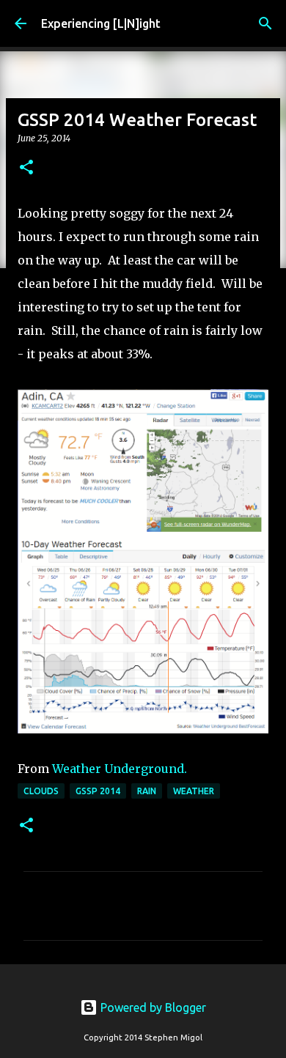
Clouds (41, 791)
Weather (193, 791)
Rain (146, 791)
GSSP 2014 (98, 791)
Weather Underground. (119, 768)
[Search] (265, 23)
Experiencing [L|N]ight (101, 23)
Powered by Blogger (152, 1007)
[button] (26, 168)
